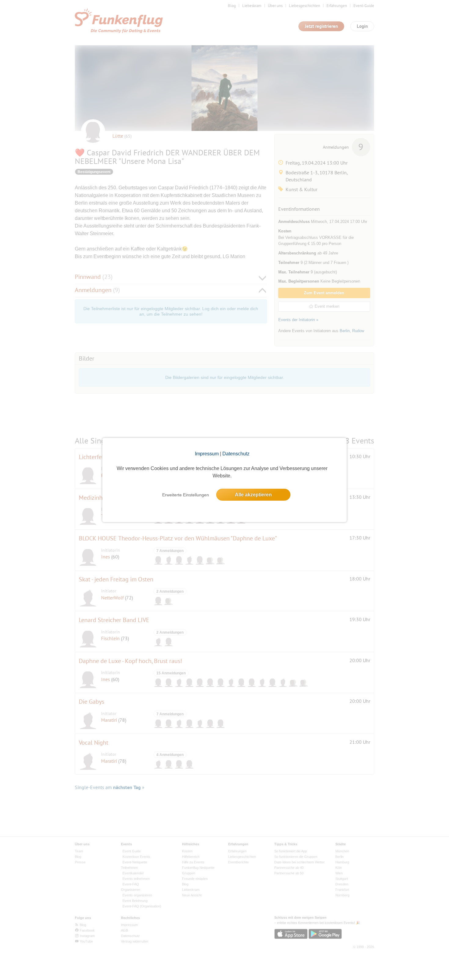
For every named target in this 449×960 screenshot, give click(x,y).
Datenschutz (236, 453)
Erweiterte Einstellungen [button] (185, 494)
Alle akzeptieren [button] (253, 494)
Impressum (207, 453)
